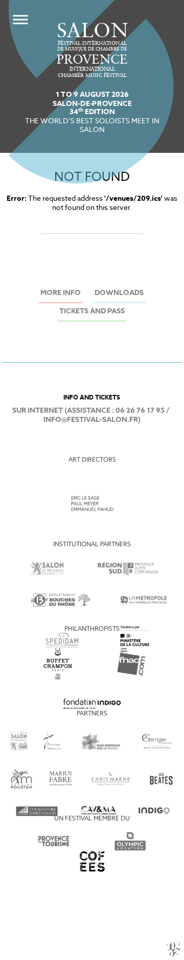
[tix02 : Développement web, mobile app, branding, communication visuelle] (173, 949)
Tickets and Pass (92, 311)
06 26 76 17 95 (140, 411)
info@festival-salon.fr (90, 420)
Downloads (119, 293)
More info (60, 293)
